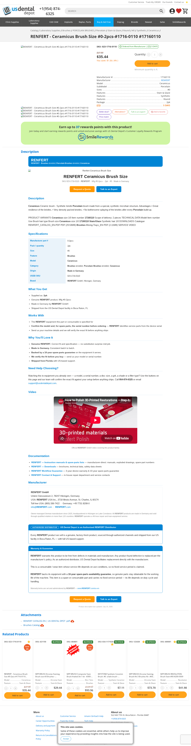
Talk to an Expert (108, 189)
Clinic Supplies (12, 22)
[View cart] (185, 11)
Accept (66, 739)
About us (40, 716)
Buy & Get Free (104, 22)
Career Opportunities (45, 721)
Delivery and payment (45, 725)
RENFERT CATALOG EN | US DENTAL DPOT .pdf (47, 620)
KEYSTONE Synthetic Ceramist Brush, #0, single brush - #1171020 (110, 676)
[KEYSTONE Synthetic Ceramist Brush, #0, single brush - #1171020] (111, 658)
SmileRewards (179, 22)
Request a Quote (82, 189)
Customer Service (136, 2)
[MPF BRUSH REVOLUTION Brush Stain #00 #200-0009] (173, 658)
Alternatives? (120, 112)
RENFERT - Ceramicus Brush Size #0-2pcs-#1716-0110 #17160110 (15, 676)
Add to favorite (159, 112)
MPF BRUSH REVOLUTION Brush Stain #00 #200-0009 (171, 675)
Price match (104, 117)
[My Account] (172, 11)
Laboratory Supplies (34, 22)
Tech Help (88, 721)
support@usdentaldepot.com (42, 383)
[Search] (161, 11)
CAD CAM (53, 22)
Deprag (120, 22)
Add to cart (152, 63)
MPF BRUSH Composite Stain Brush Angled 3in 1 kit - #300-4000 (79, 676)
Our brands (167, 2)
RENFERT (165, 80)
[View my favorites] (178, 11)
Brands (134, 22)
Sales (162, 22)
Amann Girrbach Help (93, 716)
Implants (68, 22)
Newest (148, 22)
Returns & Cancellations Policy (46, 737)
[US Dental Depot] (18, 14)
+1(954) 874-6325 (50, 11)
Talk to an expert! (138, 112)
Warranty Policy (43, 730)
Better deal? (104, 112)
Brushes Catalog (31, 625)
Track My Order (67, 721)
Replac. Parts (85, 22)
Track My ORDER (153, 2)
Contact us (179, 2)
